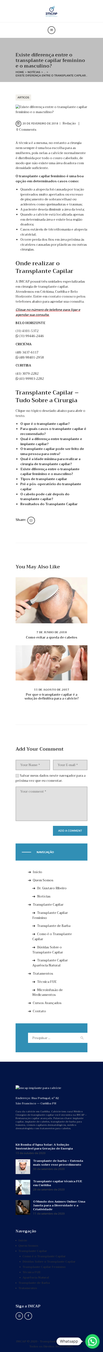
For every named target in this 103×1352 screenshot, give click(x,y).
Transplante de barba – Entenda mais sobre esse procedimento (58, 1163)
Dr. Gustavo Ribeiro (52, 888)
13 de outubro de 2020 (31, 1153)
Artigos (23, 97)
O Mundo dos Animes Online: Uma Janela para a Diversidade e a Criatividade (59, 1205)
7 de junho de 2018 (51, 632)
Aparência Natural (36, 1277)
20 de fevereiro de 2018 (40, 123)
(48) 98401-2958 (31, 357)
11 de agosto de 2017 (51, 689)
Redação (70, 123)
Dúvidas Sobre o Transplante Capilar (47, 949)
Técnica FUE (47, 982)
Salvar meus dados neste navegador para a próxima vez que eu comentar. (51, 778)
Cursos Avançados (47, 1003)
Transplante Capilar (48, 904)
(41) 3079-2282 (27, 373)
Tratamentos (43, 973)
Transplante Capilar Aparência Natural (50, 963)
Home (20, 72)
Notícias (34, 72)
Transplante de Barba (53, 926)
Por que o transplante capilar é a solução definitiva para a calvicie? (51, 696)
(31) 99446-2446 (31, 336)
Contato (39, 1011)
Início (37, 872)
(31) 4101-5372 (27, 331)
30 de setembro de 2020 (49, 1169)
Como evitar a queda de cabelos (51, 637)
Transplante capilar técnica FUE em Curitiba (57, 1183)
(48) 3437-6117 (27, 352)
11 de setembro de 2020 (49, 1213)
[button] (92, 1341)
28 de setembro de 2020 (49, 1189)
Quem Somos (43, 880)
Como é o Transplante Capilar (52, 936)
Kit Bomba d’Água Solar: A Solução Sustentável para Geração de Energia (44, 1146)
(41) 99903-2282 (31, 378)
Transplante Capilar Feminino (50, 915)
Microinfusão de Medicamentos (47, 992)
